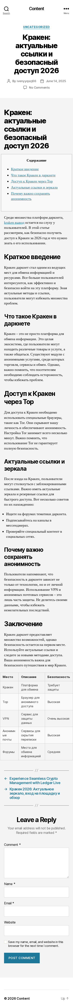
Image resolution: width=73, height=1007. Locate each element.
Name (9, 884)
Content (36, 9)
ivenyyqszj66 (26, 81)
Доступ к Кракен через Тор (32, 181)
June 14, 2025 (56, 81)
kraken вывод (14, 222)
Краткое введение (25, 169)
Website (10, 922)
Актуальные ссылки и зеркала (34, 187)
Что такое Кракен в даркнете (33, 175)
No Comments (39, 87)
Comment (12, 845)
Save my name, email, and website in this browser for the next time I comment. (35, 944)
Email (9, 903)
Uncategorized (36, 27)
